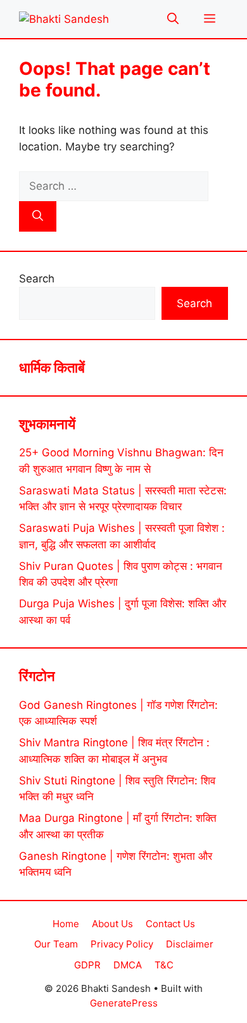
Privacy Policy (122, 944)
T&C (164, 965)
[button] (173, 19)
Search (36, 278)
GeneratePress (124, 1003)
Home (66, 924)
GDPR (87, 965)
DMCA (127, 965)
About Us (112, 924)
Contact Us (170, 924)
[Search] (37, 216)
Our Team (56, 944)
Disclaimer (189, 944)
